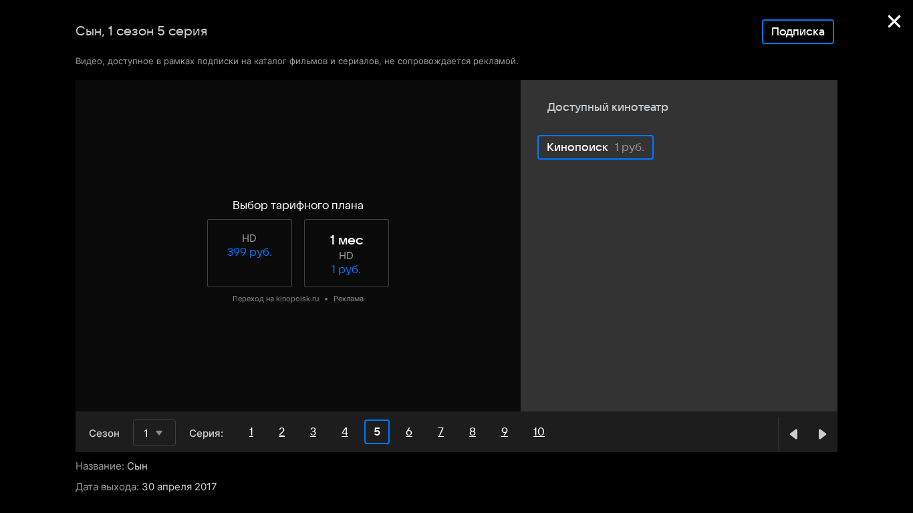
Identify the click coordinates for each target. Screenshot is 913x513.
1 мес (346, 240)
